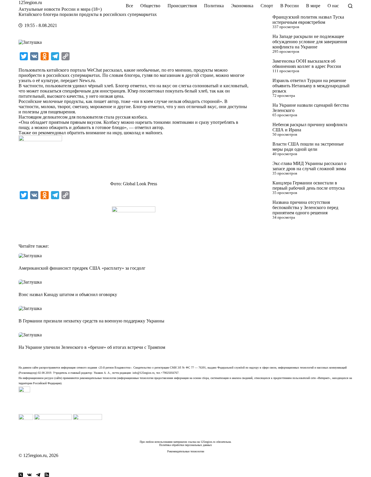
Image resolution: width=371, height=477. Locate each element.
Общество (150, 5)
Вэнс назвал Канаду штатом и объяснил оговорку (68, 294)
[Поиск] (350, 6)
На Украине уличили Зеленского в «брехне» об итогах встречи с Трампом (92, 347)
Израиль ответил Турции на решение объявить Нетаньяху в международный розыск (311, 85)
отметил (143, 127)
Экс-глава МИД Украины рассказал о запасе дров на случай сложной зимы (309, 166)
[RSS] (47, 475)
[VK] (29, 475)
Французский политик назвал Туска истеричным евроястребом (308, 19)
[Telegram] (38, 475)
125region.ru (30, 2)
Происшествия (182, 5)
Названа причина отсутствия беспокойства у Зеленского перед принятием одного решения (305, 207)
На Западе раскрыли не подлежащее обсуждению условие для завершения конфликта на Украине (309, 41)
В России (289, 5)
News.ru (87, 80)
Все (129, 5)
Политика (214, 5)
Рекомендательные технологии (185, 451)
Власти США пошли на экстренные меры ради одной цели (308, 147)
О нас (333, 5)
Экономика (242, 5)
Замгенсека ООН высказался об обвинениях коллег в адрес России (306, 64)
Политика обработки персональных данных (185, 445)
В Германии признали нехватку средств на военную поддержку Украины (91, 320)
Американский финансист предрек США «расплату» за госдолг (82, 268)
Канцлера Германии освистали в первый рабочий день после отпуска (308, 185)
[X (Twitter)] (21, 475)
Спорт (267, 5)
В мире (313, 5)
